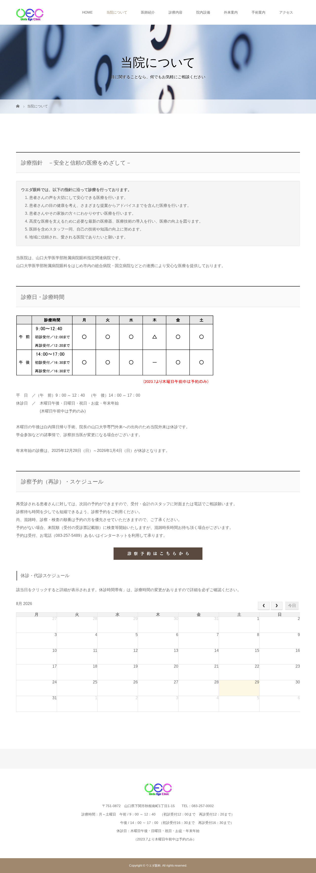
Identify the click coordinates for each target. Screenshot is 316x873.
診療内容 (175, 12)
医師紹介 (148, 12)
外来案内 (231, 12)
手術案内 (258, 12)
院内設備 (203, 12)
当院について (116, 12)
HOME (87, 12)
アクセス (286, 12)
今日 (292, 605)
